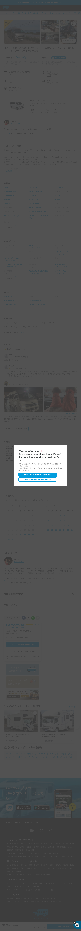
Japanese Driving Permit (38, 479)
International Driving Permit (37, 474)
